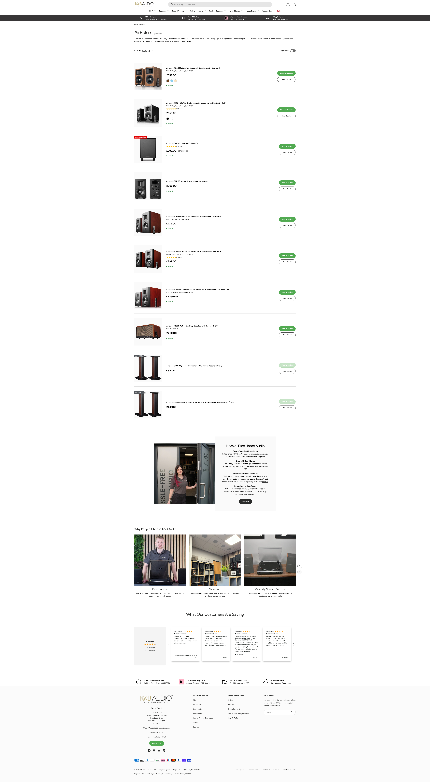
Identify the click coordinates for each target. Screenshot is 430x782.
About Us (245, 501)
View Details (286, 79)
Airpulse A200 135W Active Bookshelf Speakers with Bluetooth (193, 216)
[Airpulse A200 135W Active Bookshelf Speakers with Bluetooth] (148, 222)
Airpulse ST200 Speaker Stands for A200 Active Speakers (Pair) (194, 366)
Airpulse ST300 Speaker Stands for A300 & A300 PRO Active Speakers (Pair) (199, 402)
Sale (279, 11)
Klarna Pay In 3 (234, 709)
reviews (265, 481)
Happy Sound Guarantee (203, 718)
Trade (195, 722)
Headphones (251, 11)
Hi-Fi (151, 11)
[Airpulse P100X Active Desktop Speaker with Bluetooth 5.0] (148, 332)
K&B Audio (143, 770)
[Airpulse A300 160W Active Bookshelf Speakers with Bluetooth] (148, 259)
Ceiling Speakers (196, 11)
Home (136, 24)
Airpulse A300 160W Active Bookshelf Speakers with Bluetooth (193, 251)
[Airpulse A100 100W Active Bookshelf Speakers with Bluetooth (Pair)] (148, 113)
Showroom (197, 713)
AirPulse (142, 24)
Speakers (162, 11)
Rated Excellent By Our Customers (156, 19)
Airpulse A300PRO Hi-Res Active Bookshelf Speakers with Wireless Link (197, 289)
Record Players (178, 11)
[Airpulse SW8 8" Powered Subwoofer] (148, 149)
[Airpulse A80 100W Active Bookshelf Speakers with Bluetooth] (148, 76)
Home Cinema (234, 11)
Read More (186, 41)
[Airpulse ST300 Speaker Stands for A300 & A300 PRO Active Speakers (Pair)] (148, 404)
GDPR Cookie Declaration (271, 770)
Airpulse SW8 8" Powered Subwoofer (182, 143)
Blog (195, 700)
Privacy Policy (240, 770)
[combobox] (220, 4)
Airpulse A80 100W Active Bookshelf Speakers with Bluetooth (193, 68)
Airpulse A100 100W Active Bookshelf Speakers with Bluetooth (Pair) (196, 103)
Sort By (137, 51)
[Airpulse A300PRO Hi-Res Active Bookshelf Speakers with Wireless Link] (148, 295)
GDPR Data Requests (289, 770)
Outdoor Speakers (216, 11)
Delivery (231, 700)
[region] (231, 644)
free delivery (250, 466)
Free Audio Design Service (238, 713)
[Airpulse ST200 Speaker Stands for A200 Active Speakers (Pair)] (148, 368)
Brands (196, 727)
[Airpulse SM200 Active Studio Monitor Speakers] (148, 186)
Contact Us (156, 743)
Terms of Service (254, 770)
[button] (168, 644)
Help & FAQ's (233, 718)
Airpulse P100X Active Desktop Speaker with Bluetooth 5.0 (192, 326)
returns (238, 466)
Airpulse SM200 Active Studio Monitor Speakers (187, 181)
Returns (231, 704)
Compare (285, 51)
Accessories (267, 11)
